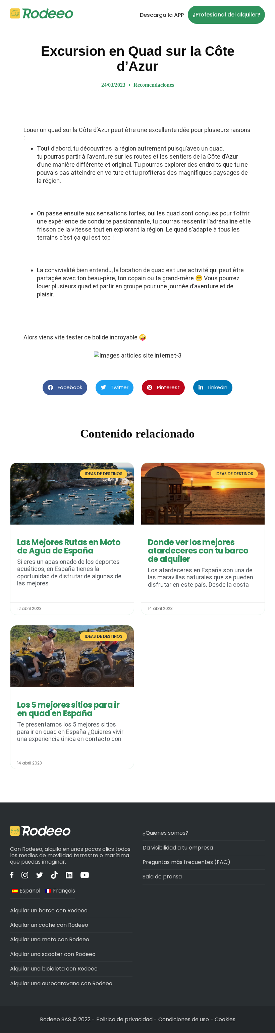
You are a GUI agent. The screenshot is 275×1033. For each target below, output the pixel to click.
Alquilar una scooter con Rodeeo (53, 954)
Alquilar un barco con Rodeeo (49, 910)
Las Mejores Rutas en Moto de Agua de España (68, 546)
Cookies (225, 1019)
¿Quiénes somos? (165, 833)
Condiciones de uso (183, 1019)
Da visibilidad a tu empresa (178, 848)
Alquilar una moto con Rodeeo (49, 939)
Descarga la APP (162, 15)
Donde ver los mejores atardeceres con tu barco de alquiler (198, 551)
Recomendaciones (153, 85)
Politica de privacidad (125, 1019)
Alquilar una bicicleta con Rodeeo (54, 969)
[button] (65, 387)
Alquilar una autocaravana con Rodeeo (61, 983)
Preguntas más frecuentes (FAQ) (186, 862)
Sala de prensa (162, 876)
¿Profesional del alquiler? (226, 14)
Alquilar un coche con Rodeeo (49, 925)
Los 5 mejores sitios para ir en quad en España (68, 709)
